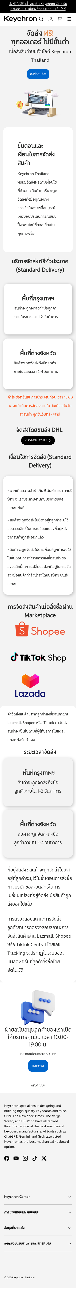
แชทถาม (38, 1065)
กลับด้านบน (38, 1085)
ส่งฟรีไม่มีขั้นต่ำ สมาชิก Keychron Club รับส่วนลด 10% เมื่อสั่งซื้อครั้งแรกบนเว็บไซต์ (38, 6)
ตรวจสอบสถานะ (36, 440)
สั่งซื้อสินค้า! (38, 74)
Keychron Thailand (24, 1277)
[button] (60, 19)
